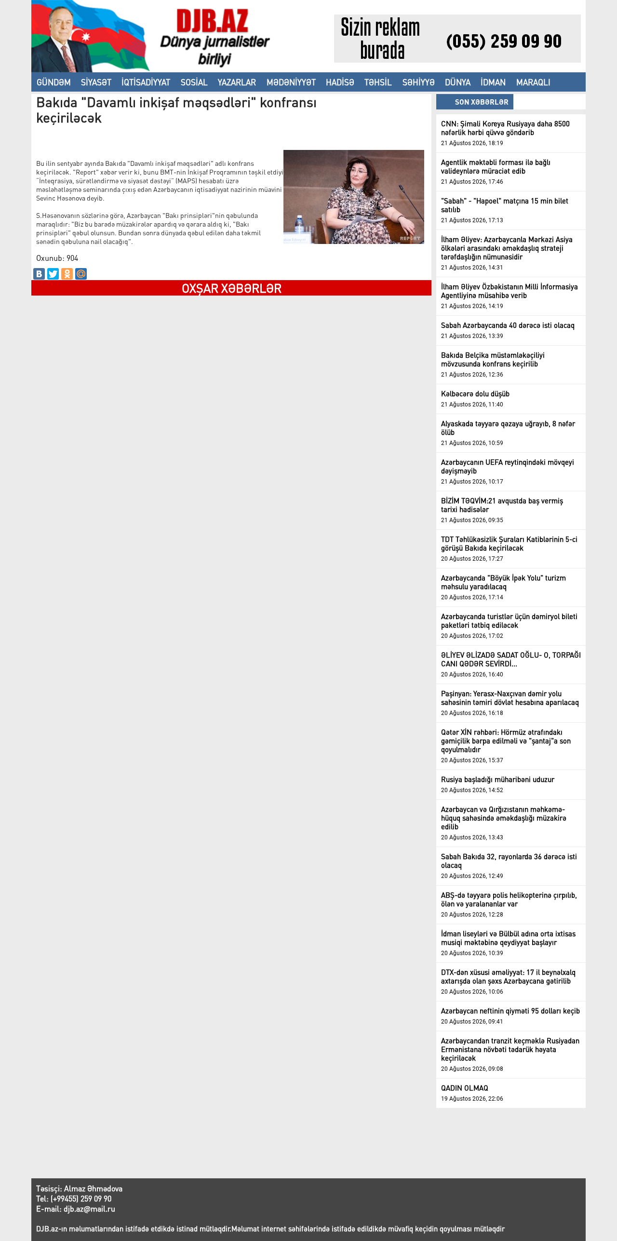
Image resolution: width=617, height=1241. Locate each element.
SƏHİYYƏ (418, 82)
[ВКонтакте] (39, 274)
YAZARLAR (237, 82)
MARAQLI (533, 82)
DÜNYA (457, 82)
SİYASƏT (96, 82)
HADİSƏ (340, 82)
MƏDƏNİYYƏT (291, 82)
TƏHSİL (378, 82)
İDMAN (493, 82)
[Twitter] (53, 274)
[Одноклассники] (67, 274)
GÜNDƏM (54, 82)
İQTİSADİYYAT (145, 82)
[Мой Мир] (81, 274)
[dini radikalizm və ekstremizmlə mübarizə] (183, 69)
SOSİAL (194, 82)
